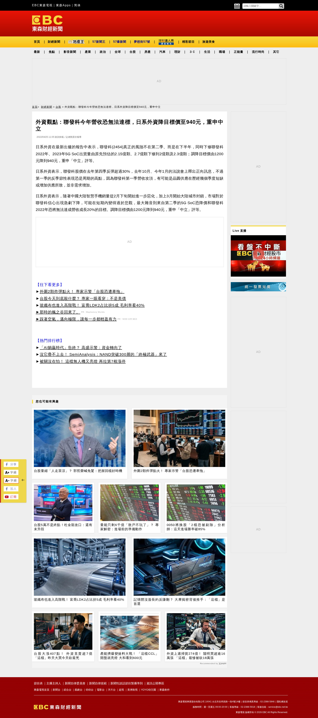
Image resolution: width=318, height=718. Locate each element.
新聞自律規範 (98, 683)
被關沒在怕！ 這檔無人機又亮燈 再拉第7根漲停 (83, 361)
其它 (276, 51)
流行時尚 (258, 51)
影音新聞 (70, 51)
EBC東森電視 (42, 5)
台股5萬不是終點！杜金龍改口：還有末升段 (63, 527)
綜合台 (67, 689)
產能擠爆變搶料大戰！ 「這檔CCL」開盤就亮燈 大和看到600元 (129, 656)
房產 (147, 51)
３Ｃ (192, 51)
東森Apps (63, 5)
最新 (37, 51)
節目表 (38, 683)
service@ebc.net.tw (278, 707)
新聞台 (56, 689)
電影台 (101, 689)
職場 (222, 51)
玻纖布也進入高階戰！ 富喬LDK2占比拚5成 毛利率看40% (92, 305)
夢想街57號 (142, 41)
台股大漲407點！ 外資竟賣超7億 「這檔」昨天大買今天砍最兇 (63, 656)
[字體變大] (11, 474)
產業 (88, 51)
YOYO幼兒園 (148, 689)
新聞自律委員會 (75, 683)
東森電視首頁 (41, 689)
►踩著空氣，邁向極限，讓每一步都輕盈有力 (76, 319)
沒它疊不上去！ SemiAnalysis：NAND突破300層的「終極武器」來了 (103, 354)
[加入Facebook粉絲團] (11, 490)
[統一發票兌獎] (258, 290)
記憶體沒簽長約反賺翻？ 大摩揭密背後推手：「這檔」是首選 (179, 602)
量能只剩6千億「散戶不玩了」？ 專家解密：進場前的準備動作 (129, 527)
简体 (77, 5)
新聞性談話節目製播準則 (126, 683)
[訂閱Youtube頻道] (11, 498)
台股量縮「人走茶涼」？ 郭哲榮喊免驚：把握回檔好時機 (78, 471)
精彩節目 (188, 41)
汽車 (162, 51)
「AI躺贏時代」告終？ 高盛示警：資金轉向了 (81, 347)
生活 (207, 51)
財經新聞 (54, 41)
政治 (103, 51)
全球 (118, 51)
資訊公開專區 (155, 683)
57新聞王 (98, 41)
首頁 (37, 41)
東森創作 (164, 689)
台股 (133, 51)
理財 (177, 51)
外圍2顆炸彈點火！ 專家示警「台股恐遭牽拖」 (82, 291)
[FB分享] (11, 466)
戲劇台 (78, 689)
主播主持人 (53, 683)
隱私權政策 (282, 701)
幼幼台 (89, 689)
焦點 (52, 51)
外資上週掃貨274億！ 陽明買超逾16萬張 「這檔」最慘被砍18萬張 (196, 656)
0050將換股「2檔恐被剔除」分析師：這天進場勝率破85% (196, 527)
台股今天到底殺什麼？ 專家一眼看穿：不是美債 (83, 298)
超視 (121, 689)
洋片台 (112, 689)
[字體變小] (11, 482)
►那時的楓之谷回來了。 (58, 312)
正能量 (238, 51)
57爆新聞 (119, 41)
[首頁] (47, 23)
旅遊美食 (208, 41)
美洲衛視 (132, 689)
